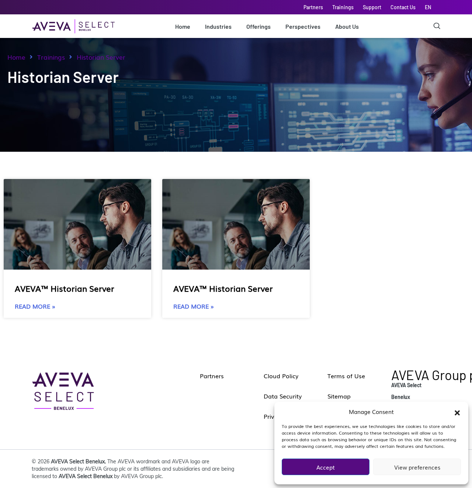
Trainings (343, 7)
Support (372, 7)
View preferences (417, 467)
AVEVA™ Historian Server (64, 288)
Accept (325, 467)
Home (182, 26)
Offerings (258, 26)
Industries (218, 26)
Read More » (35, 306)
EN (428, 7)
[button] (457, 411)
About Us (347, 26)
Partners (313, 7)
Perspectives (302, 26)
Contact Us (403, 7)
